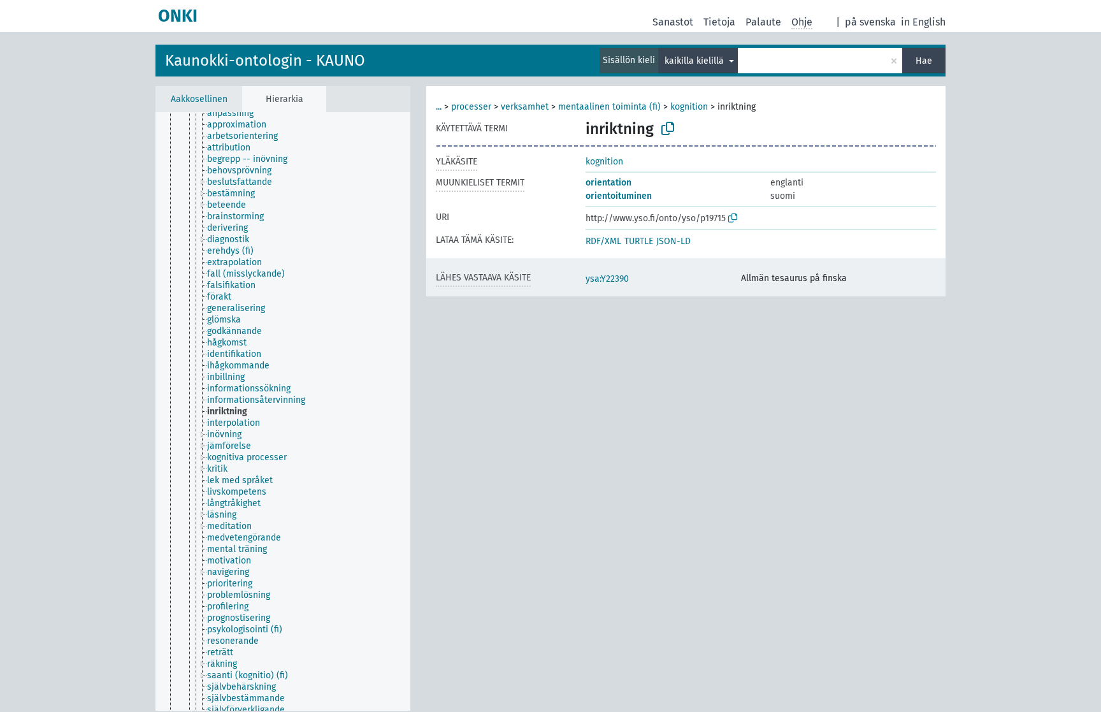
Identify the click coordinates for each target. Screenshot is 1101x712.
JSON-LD (673, 241)
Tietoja (719, 22)
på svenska (870, 22)
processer (471, 106)
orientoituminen (619, 196)
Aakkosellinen (199, 99)
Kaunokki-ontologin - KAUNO (265, 60)
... (439, 106)
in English (923, 22)
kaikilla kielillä (695, 60)
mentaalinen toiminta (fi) (609, 106)
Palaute (763, 22)
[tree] (282, 411)
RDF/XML (603, 241)
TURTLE (638, 241)
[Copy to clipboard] (667, 128)
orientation (608, 182)
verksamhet (525, 106)
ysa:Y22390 (607, 278)
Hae (924, 60)
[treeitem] (235, 113)
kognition (689, 106)
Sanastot (672, 22)
